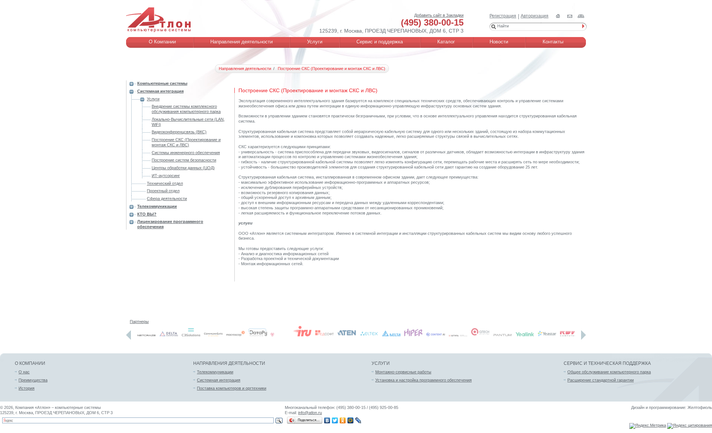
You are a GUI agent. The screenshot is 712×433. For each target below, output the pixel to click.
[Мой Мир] (351, 420)
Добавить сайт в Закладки (439, 15)
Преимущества (33, 380)
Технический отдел (165, 183)
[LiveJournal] (358, 420)
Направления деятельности (229, 363)
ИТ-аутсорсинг (166, 175)
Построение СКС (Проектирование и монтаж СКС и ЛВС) (186, 142)
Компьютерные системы (162, 83)
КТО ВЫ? (146, 214)
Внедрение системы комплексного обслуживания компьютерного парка (186, 109)
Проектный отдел (163, 191)
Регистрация (503, 16)
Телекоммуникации (157, 206)
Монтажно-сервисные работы (403, 372)
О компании (30, 363)
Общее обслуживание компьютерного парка (609, 372)
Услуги (153, 99)
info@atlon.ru (310, 412)
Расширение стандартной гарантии (600, 380)
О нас (24, 372)
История (26, 388)
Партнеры (139, 321)
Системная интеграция (160, 91)
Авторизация (534, 16)
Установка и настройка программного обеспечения (423, 380)
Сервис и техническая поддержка (607, 363)
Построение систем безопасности (184, 160)
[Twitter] (335, 420)
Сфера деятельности (167, 198)
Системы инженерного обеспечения (186, 152)
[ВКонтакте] (327, 420)
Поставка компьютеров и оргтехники (231, 388)
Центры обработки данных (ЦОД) (183, 168)
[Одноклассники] (343, 420)
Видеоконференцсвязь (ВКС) (179, 132)
